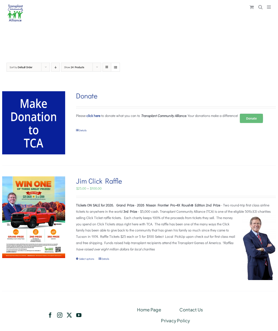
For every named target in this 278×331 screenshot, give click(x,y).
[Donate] (33, 122)
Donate (87, 95)
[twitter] (69, 315)
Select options (86, 258)
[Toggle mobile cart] (252, 7)
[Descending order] (55, 67)
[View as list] (115, 67)
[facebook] (50, 315)
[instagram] (59, 315)
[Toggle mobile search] (260, 7)
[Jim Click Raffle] (33, 217)
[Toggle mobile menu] (269, 7)
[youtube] (78, 315)
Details (83, 130)
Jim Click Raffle (99, 180)
